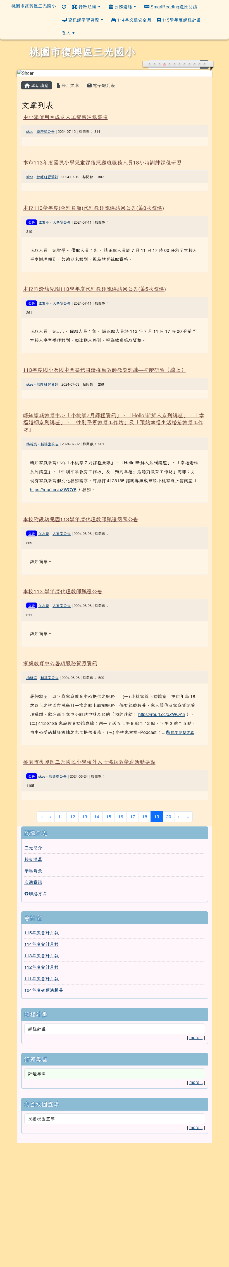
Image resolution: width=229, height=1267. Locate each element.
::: (207, 20)
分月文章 (69, 85)
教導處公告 (58, 776)
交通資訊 (33, 882)
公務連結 (122, 6)
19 (158, 816)
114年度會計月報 (41, 944)
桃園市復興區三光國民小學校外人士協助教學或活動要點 (89, 761)
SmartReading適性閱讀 (173, 6)
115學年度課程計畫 (181, 20)
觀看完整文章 (182, 732)
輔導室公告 (49, 443)
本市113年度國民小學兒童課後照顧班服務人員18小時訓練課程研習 (102, 162)
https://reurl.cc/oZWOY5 (53, 489)
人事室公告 (62, 222)
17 (132, 816)
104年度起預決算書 (43, 990)
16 (120, 816)
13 (84, 816)
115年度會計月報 (41, 932)
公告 (31, 222)
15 (108, 816)
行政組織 (86, 6)
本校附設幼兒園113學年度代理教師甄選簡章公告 (80, 519)
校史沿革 (33, 859)
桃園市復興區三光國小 (33, 6)
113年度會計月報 (41, 955)
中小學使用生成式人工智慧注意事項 (65, 117)
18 (144, 816)
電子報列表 (103, 85)
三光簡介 (33, 847)
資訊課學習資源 (83, 20)
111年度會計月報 (41, 978)
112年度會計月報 (41, 967)
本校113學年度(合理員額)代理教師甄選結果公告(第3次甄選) (93, 207)
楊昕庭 (31, 443)
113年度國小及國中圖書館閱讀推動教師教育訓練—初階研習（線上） (104, 369)
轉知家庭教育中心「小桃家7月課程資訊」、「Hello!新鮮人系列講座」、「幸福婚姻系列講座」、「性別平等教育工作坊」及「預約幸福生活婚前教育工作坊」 (113, 422)
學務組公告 (46, 131)
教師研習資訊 (47, 176)
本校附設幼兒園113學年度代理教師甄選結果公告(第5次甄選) (94, 288)
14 (96, 816)
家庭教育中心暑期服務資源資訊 (60, 663)
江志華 (43, 222)
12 (72, 816)
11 (60, 816)
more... (196, 1037)
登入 (66, 33)
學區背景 (33, 870)
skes (29, 131)
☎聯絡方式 (35, 893)
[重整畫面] (64, 6)
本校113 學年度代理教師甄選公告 (62, 591)
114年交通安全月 (133, 20)
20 (168, 816)
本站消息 (39, 85)
